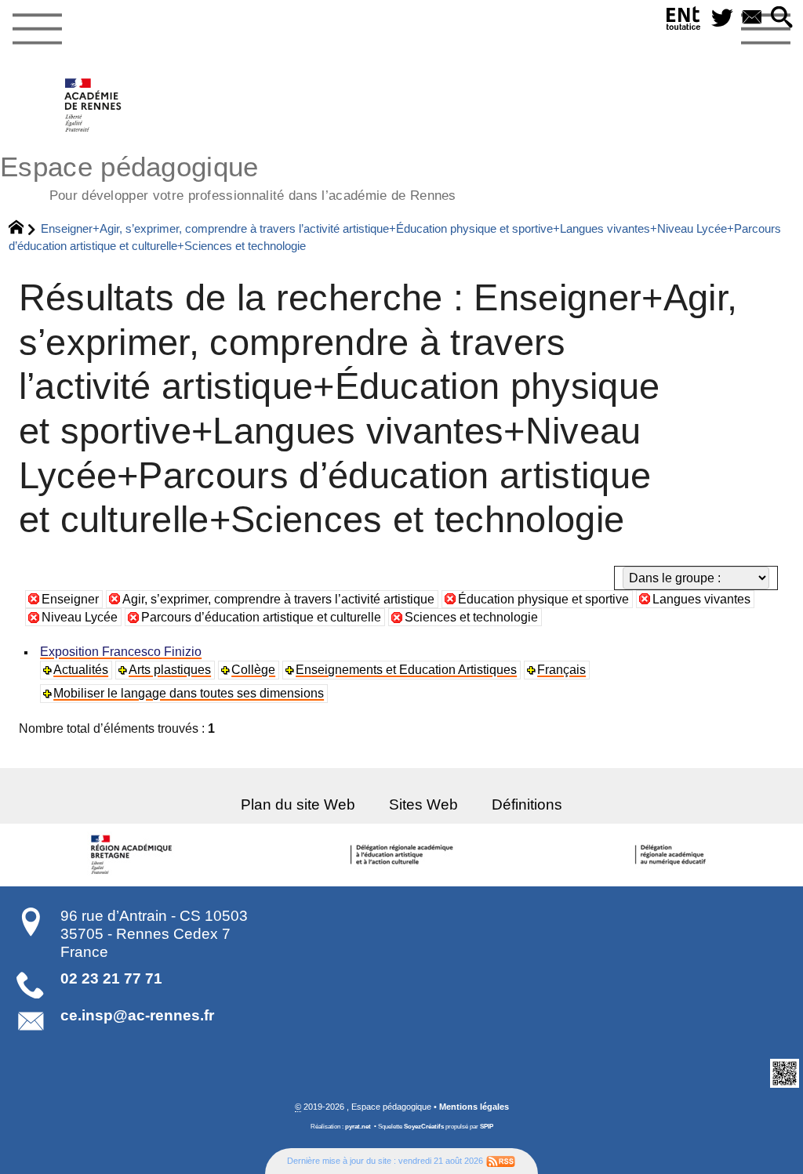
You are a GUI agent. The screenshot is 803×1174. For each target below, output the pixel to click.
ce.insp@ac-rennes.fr (137, 1015)
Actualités (80, 669)
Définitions (527, 804)
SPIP (486, 1126)
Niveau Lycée (80, 617)
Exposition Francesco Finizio (121, 651)
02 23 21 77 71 (111, 978)
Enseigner (70, 599)
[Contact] (752, 18)
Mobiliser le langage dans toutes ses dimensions (188, 693)
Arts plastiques (170, 669)
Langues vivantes (701, 599)
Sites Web (423, 804)
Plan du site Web (298, 804)
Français (561, 669)
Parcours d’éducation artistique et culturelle (261, 617)
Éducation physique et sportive (543, 599)
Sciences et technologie (471, 617)
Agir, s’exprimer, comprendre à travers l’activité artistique (278, 599)
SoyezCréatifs (424, 1126)
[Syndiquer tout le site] (500, 1160)
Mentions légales (474, 1106)
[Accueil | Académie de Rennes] (134, 855)
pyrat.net (358, 1126)
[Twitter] (722, 18)
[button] (782, 18)
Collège (253, 669)
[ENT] (683, 21)
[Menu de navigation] (37, 30)
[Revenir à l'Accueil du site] (23, 228)
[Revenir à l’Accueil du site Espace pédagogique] (94, 105)
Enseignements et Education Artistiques (406, 669)
